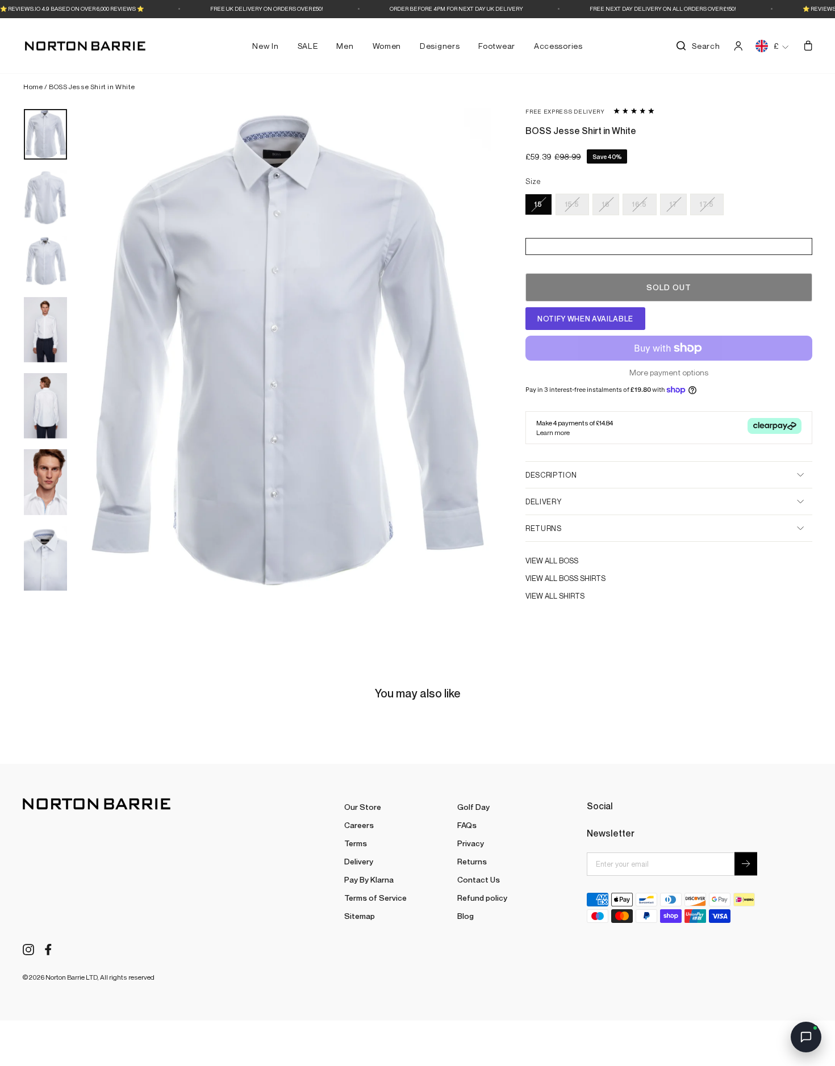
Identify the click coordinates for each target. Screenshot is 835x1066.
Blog (465, 916)
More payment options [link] (668, 373)
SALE (308, 46)
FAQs (467, 825)
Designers (440, 46)
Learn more (553, 432)
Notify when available (585, 318)
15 (538, 204)
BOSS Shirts (582, 578)
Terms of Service (375, 897)
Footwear (496, 46)
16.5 (639, 204)
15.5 (572, 204)
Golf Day (473, 807)
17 (673, 204)
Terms (355, 843)
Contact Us (478, 879)
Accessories (558, 46)
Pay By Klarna (369, 879)
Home (33, 86)
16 (605, 204)
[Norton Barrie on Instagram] (28, 948)
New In (265, 46)
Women (387, 46)
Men (344, 46)
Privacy (470, 843)
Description (551, 474)
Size (533, 182)
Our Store (362, 807)
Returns (543, 528)
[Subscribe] (745, 864)
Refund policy (482, 897)
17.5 (707, 204)
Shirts (571, 595)
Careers (359, 825)
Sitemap (359, 916)
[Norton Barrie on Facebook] (48, 948)
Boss (568, 560)
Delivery (543, 501)
